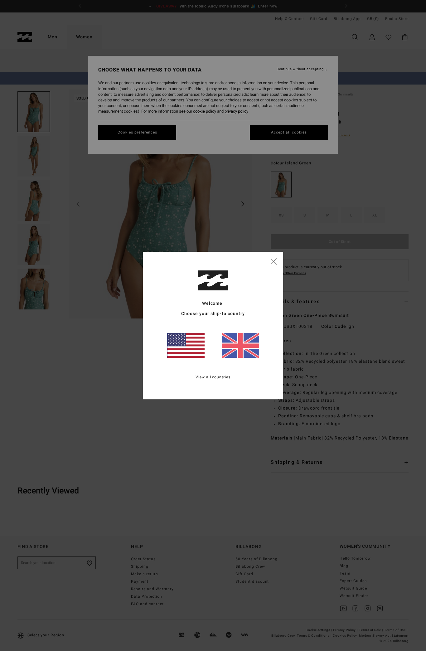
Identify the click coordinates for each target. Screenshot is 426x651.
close (274, 261)
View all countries (213, 377)
